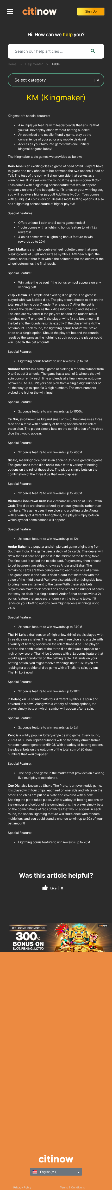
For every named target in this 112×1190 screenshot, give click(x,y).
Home (12, 64)
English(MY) (48, 1172)
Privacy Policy (22, 1187)
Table (56, 64)
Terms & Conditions (72, 1187)
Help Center (34, 64)
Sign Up (91, 11)
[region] (56, 937)
